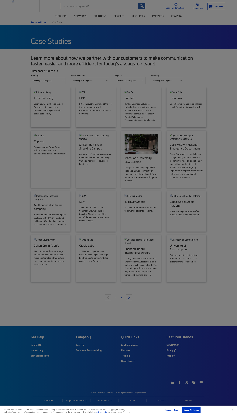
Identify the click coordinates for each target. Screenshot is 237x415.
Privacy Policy (102, 412)
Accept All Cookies (191, 410)
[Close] (233, 410)
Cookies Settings (171, 410)
